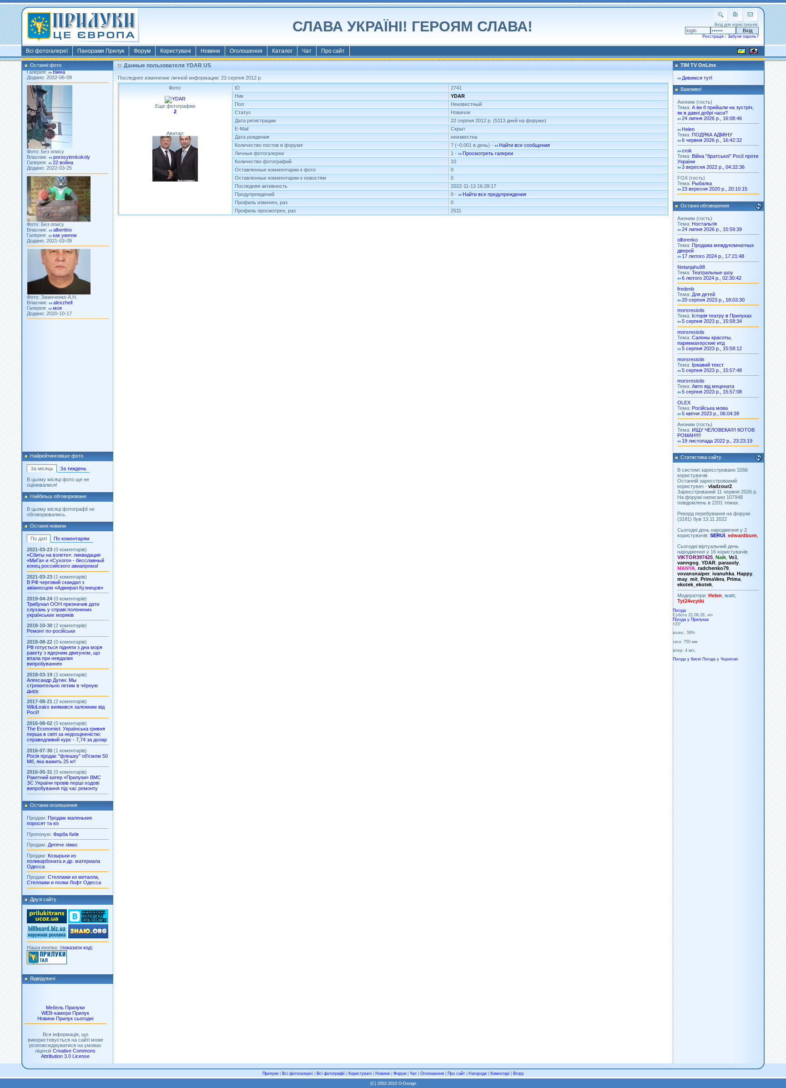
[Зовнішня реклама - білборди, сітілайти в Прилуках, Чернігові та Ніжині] (47, 936)
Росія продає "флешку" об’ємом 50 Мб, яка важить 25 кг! (67, 758)
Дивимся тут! (697, 78)
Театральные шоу (712, 272)
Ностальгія (704, 224)
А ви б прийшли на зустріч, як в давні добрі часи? (715, 110)
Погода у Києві (687, 659)
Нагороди (478, 1073)
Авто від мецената (713, 386)
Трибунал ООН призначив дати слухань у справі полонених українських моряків (63, 609)
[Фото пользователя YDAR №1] (175, 98)
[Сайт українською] (741, 52)
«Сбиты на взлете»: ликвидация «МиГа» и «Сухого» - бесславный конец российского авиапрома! (65, 560)
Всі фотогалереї (47, 51)
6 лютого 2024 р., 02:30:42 (711, 278)
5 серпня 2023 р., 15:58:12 (712, 348)
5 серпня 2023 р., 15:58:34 (712, 321)
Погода (679, 610)
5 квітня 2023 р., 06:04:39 (710, 413)
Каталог (282, 51)
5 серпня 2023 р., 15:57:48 (712, 370)
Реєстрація (713, 36)
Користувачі (175, 51)
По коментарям (72, 538)
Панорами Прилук (100, 51)
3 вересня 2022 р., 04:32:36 (713, 167)
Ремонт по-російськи (51, 631)
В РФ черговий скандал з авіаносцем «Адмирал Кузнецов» (65, 584)
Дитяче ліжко (62, 844)
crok (687, 150)
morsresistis (691, 310)
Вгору (518, 1073)
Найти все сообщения (524, 145)
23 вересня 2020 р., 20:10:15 (714, 188)
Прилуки (270, 1073)
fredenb (685, 289)
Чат (307, 51)
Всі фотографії (331, 1073)
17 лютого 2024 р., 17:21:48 (713, 256)
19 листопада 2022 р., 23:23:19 (717, 440)
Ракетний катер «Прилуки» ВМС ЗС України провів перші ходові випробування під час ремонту (64, 783)
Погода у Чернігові (720, 659)
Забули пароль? (743, 36)
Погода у (691, 619)
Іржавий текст (708, 365)
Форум (142, 51)
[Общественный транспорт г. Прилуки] (47, 921)
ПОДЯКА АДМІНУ (712, 134)
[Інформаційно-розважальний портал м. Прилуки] (47, 962)
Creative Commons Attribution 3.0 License (68, 1053)
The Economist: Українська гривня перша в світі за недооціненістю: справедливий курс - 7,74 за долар (67, 734)
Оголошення (246, 51)
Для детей (703, 294)
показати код (76, 947)
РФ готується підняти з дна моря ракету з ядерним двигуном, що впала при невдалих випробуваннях (64, 655)
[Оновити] (758, 206)
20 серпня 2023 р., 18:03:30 (713, 299)
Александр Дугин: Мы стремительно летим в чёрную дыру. (62, 685)
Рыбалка (702, 183)
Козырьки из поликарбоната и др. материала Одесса (63, 861)
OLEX (683, 402)
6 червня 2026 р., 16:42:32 (712, 140)
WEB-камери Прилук (65, 1013)
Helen (688, 129)
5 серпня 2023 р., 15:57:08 (712, 391)
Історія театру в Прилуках (722, 315)
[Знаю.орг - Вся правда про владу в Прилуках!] (88, 936)
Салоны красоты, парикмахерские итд (704, 340)
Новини (210, 51)
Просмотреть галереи (488, 153)
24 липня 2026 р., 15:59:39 (712, 229)
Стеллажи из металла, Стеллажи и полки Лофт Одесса (64, 879)
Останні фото (45, 65)
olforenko (687, 239)
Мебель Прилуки (65, 1007)
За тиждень (73, 468)
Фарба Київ (66, 834)
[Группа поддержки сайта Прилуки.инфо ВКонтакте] (88, 921)
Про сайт (333, 51)
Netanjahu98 (691, 267)
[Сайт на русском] (754, 52)
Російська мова (710, 408)
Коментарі (499, 1073)
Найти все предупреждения (494, 194)
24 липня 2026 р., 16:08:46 (712, 118)
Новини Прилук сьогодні (65, 1018)
